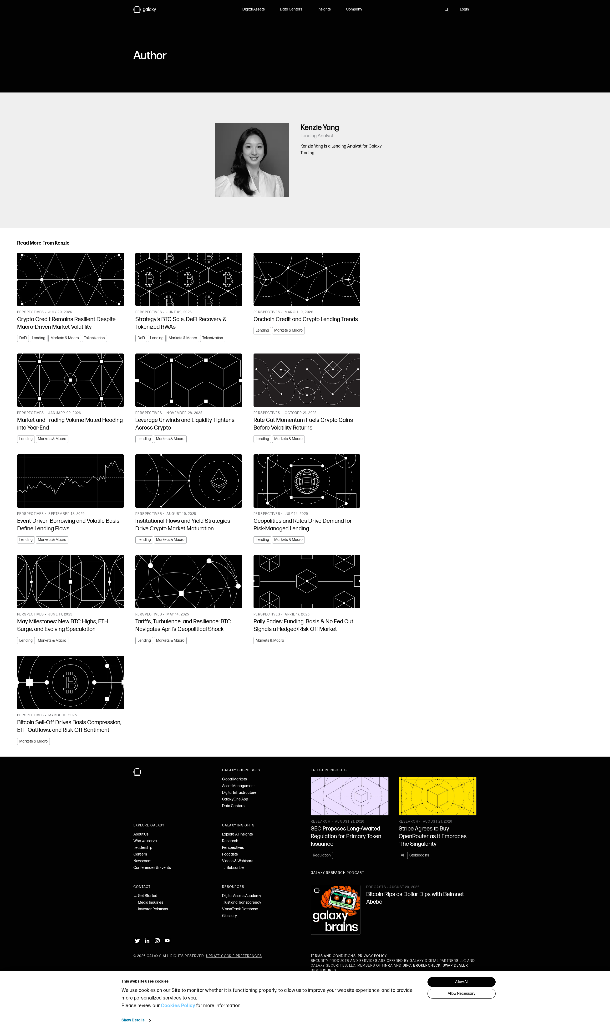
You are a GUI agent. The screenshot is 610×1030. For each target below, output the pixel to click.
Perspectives (233, 848)
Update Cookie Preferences (234, 956)
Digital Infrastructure (239, 792)
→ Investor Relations (150, 909)
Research (230, 841)
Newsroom (142, 861)
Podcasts (230, 854)
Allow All (461, 982)
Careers (140, 854)
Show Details (133, 1020)
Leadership (142, 848)
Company (354, 9)
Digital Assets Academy (241, 896)
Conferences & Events (152, 868)
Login (464, 9)
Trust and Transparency (241, 902)
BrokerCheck (426, 965)
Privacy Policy (372, 956)
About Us (140, 834)
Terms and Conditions (333, 956)
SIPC (407, 965)
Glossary (229, 916)
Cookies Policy (178, 1006)
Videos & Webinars (237, 861)
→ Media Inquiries (148, 902)
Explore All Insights (237, 834)
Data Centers (291, 9)
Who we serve (145, 841)
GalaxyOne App (235, 799)
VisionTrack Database (240, 909)
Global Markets (234, 779)
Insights (324, 9)
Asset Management (238, 786)
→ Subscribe (233, 868)
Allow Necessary (461, 993)
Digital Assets (253, 9)
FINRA (387, 965)
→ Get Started (145, 896)
